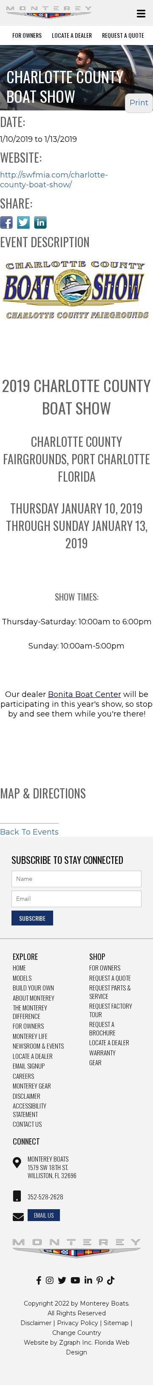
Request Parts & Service (110, 992)
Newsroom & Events (38, 1046)
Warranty (102, 1053)
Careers (23, 1076)
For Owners (27, 35)
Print (139, 102)
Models (22, 978)
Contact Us (27, 1124)
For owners (104, 968)
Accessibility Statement (29, 1110)
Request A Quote (123, 35)
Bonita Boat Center (84, 694)
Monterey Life (30, 1036)
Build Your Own (33, 988)
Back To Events (29, 832)
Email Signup (29, 1066)
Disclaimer (26, 1096)
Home (19, 968)
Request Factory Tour (110, 1010)
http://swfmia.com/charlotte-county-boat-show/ (54, 179)
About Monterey (33, 998)
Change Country (76, 1333)
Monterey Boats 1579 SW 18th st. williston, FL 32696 (52, 1167)
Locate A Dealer (72, 35)
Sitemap (116, 1323)
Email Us (44, 1214)
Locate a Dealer (33, 1056)
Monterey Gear (32, 1086)
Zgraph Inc (75, 1342)
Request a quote (110, 978)
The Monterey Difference (30, 1012)
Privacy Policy (77, 1323)
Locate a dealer (109, 1042)
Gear (95, 1062)
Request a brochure (102, 1028)
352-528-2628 (45, 1197)
